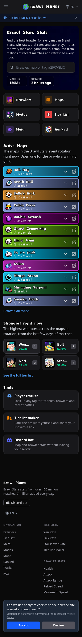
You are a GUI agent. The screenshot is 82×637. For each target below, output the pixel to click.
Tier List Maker (54, 550)
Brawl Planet (14, 483)
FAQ (6, 574)
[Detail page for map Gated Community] (74, 230)
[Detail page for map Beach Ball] (74, 183)
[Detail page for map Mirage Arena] (74, 277)
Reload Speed (53, 586)
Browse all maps (16, 311)
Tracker (8, 568)
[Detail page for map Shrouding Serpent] (74, 289)
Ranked (8, 562)
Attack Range (53, 580)
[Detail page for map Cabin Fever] (74, 207)
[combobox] (44, 67)
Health (48, 568)
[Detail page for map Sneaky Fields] (74, 301)
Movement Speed (56, 592)
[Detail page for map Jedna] (74, 265)
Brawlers (9, 532)
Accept (24, 625)
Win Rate (50, 532)
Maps (7, 556)
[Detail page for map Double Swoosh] (74, 218)
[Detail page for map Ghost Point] (74, 242)
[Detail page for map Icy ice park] (74, 254)
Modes (8, 550)
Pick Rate (50, 538)
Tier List (9, 538)
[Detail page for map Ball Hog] (74, 171)
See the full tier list (18, 375)
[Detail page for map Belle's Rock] (74, 195)
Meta (7, 544)
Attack (48, 574)
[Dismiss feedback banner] (76, 17)
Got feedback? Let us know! (27, 18)
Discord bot (19, 503)
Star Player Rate (55, 544)
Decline (58, 625)
